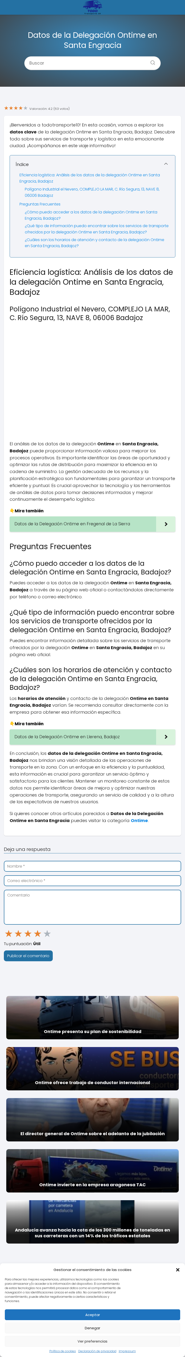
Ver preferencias (92, 1341)
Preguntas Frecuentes (40, 204)
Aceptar (92, 1314)
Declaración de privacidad (97, 1351)
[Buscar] (151, 61)
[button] (177, 1269)
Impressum (127, 1351)
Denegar (92, 1328)
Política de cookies (62, 1351)
